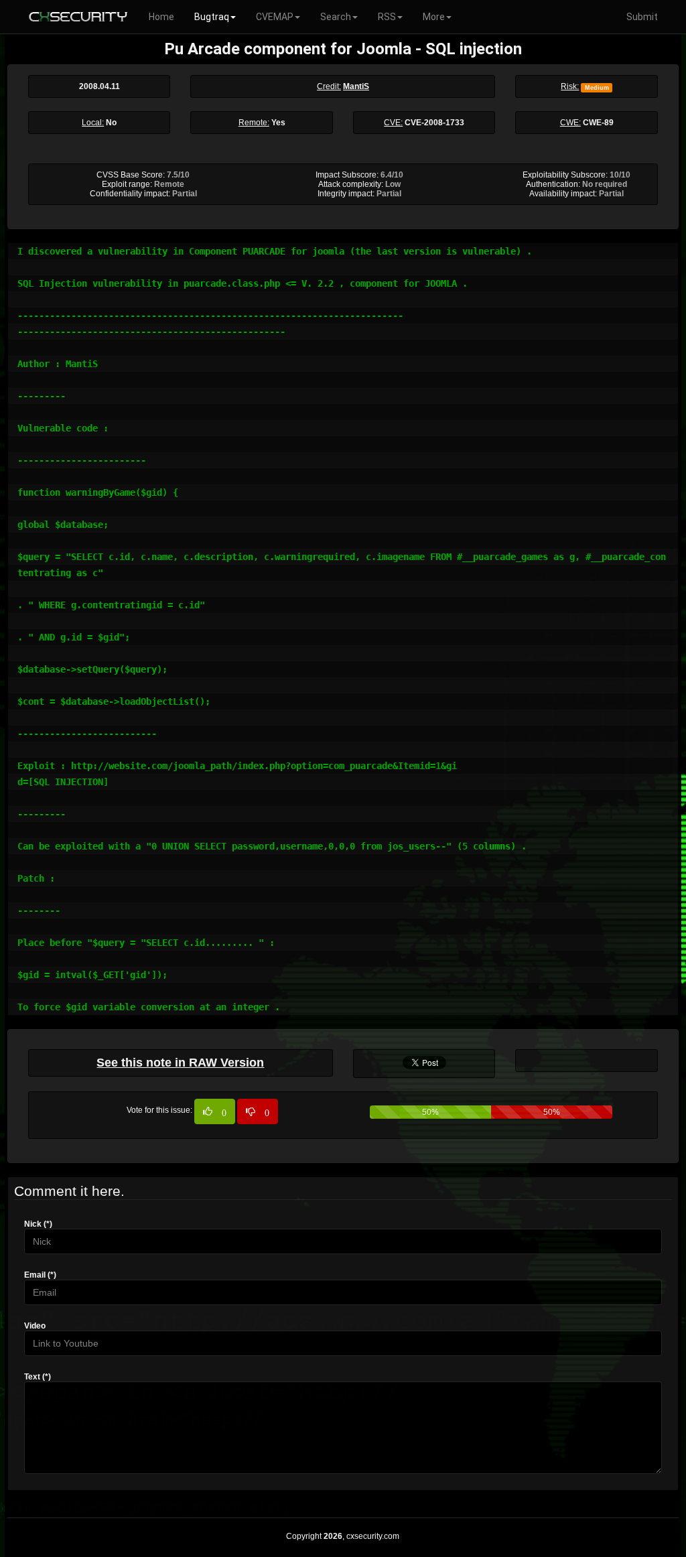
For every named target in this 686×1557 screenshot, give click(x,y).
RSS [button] (387, 16)
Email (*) (40, 1275)
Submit (642, 16)
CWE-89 (598, 122)
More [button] (434, 16)
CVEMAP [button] (274, 16)
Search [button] (335, 16)
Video (35, 1326)
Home (161, 16)
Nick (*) (38, 1224)
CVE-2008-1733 (434, 122)
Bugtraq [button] (211, 16)
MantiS (356, 86)
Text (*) (37, 1376)
